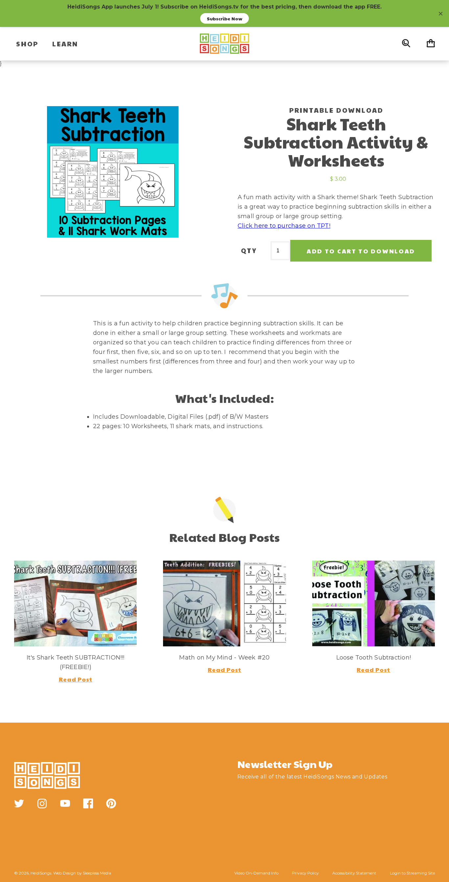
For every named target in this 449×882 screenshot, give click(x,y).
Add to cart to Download (361, 251)
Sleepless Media (97, 872)
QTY (249, 250)
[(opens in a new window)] (19, 803)
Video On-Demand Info (256, 872)
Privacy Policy (305, 872)
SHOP (27, 43)
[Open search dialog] (406, 43)
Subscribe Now (224, 18)
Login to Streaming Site (412, 872)
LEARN (65, 43)
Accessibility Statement (354, 872)
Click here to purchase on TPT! (284, 225)
